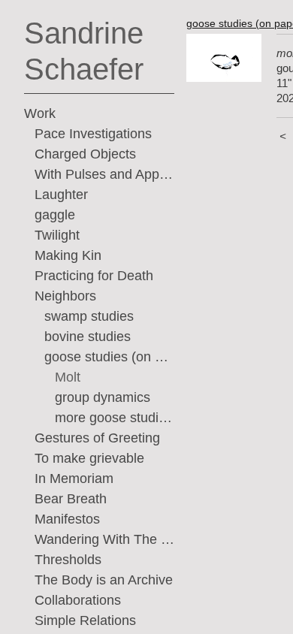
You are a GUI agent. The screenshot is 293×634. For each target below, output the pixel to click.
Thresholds (68, 559)
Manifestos (67, 519)
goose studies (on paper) (109, 356)
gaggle (55, 214)
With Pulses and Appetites (105, 174)
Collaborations (78, 600)
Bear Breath (71, 498)
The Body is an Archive (104, 579)
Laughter (61, 194)
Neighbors (65, 295)
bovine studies (87, 336)
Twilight (57, 235)
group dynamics (102, 397)
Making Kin (68, 255)
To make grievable (89, 458)
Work (40, 113)
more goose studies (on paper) (115, 417)
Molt (67, 377)
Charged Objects (85, 154)
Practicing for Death (94, 275)
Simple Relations (85, 620)
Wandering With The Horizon (105, 539)
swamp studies (89, 316)
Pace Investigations (93, 133)
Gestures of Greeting (97, 437)
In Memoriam (74, 478)
